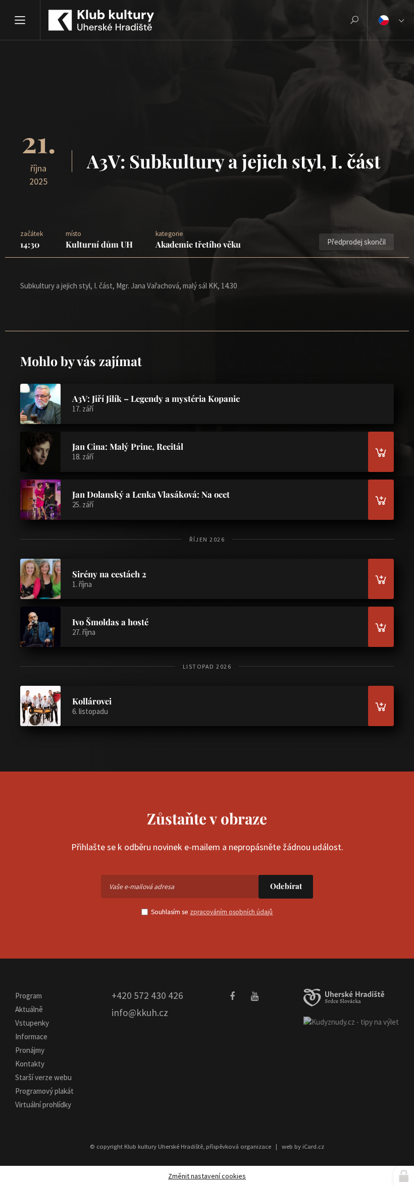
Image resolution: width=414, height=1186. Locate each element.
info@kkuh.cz (140, 1012)
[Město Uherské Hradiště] (343, 997)
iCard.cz (313, 1146)
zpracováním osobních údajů (231, 912)
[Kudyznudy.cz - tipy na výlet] (351, 1021)
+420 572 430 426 (147, 995)
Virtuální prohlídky (43, 1104)
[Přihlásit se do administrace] (404, 1176)
